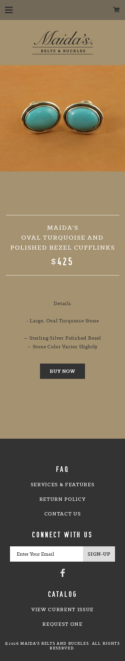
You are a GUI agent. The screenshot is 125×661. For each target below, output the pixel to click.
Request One (62, 624)
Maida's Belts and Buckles (62, 43)
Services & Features (63, 484)
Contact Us (62, 513)
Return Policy (62, 499)
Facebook (62, 572)
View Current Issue (62, 609)
